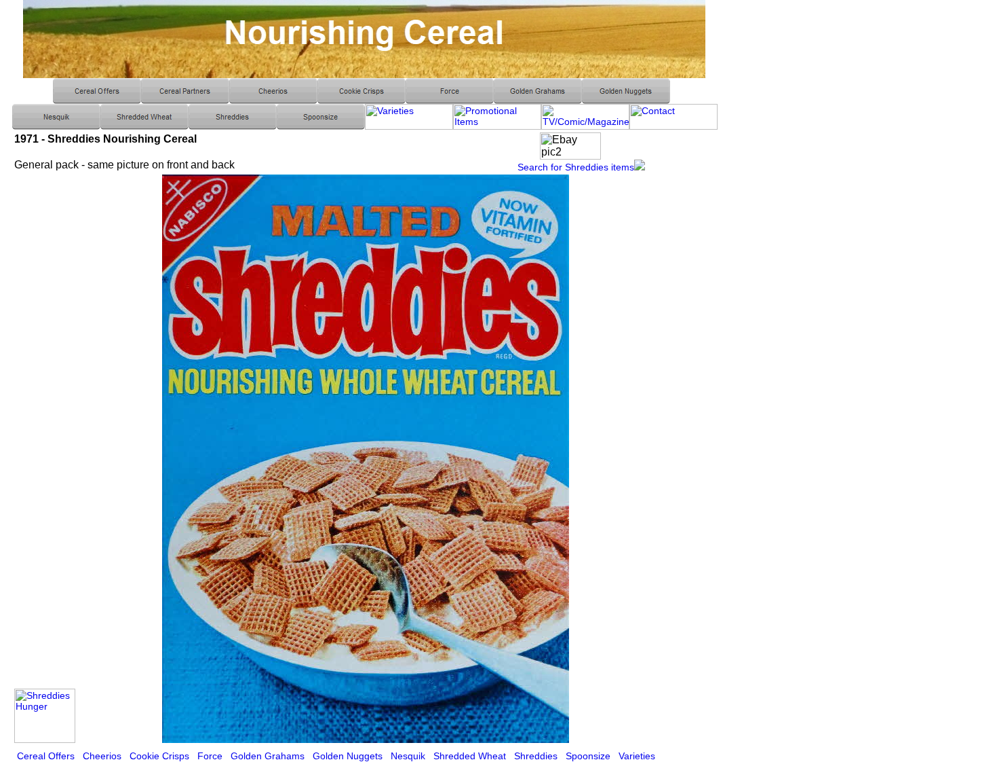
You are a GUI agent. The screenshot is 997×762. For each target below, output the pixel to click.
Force (209, 755)
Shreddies (536, 755)
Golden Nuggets (348, 755)
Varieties (637, 755)
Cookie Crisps (159, 755)
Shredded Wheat (469, 755)
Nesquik (408, 755)
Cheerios (102, 755)
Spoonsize (588, 755)
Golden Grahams (268, 755)
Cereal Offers (46, 755)
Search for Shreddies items (575, 167)
